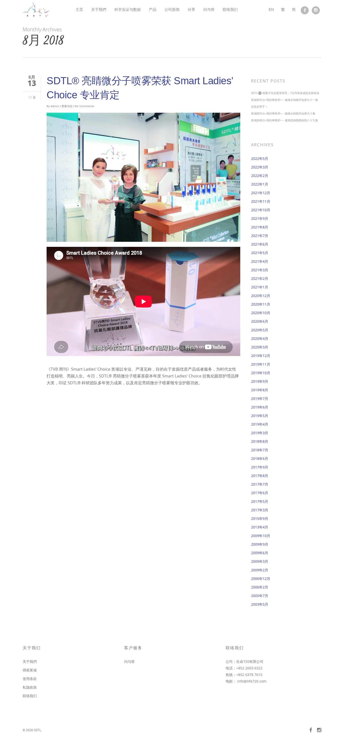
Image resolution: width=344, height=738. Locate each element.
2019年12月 (260, 355)
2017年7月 (259, 484)
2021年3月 (259, 270)
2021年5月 (259, 252)
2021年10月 (260, 210)
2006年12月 (260, 578)
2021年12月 (260, 192)
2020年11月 (260, 304)
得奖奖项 (30, 670)
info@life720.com (251, 681)
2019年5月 (259, 415)
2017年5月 (259, 501)
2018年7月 (259, 450)
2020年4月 (259, 338)
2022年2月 (259, 175)
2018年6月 (259, 458)
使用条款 (30, 678)
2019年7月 (259, 398)
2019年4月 (259, 424)
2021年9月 (259, 218)
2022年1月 (259, 184)
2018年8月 (259, 441)
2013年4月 (259, 527)
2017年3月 (259, 510)
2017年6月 (259, 492)
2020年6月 (259, 321)
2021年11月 (260, 201)
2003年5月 (259, 604)
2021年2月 (259, 278)
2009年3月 (259, 561)
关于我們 (98, 9)
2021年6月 (259, 244)
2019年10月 (260, 372)
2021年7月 (259, 235)
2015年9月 (259, 518)
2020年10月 (260, 312)
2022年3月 (259, 167)
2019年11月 (260, 364)
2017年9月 (259, 467)
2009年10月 (260, 535)
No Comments (84, 106)
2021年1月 (259, 287)
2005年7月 (259, 595)
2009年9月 (259, 544)
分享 (191, 9)
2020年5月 (259, 330)
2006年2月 (259, 587)
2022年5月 (259, 158)
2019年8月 (259, 390)
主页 (79, 9)
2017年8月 (259, 475)
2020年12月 (260, 295)
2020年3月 (259, 347)
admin (54, 106)
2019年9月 (259, 381)
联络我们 (230, 9)
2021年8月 (259, 227)
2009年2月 (259, 570)
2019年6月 (259, 407)
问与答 (209, 9)
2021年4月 (259, 261)
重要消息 (67, 106)
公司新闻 (172, 9)
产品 (152, 9)
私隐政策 (30, 687)
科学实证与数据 (127, 9)
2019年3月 (259, 432)
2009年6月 (259, 552)
